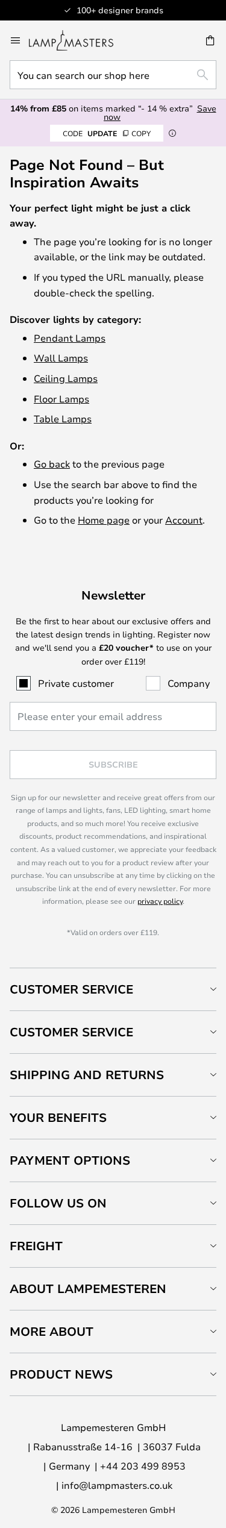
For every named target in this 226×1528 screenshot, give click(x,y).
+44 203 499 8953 (143, 1465)
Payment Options (70, 1160)
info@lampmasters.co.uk (116, 1485)
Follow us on (58, 1203)
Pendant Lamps (69, 337)
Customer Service (71, 989)
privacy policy (160, 901)
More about (51, 1331)
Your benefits (58, 1117)
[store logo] (78, 40)
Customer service (71, 1032)
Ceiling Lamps (66, 378)
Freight (36, 1246)
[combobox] (113, 74)
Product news (61, 1374)
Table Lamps (63, 418)
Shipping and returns (87, 1074)
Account (183, 519)
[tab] (113, 989)
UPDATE (107, 133)
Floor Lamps (61, 398)
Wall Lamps (61, 357)
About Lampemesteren (88, 1288)
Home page (104, 519)
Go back (52, 463)
